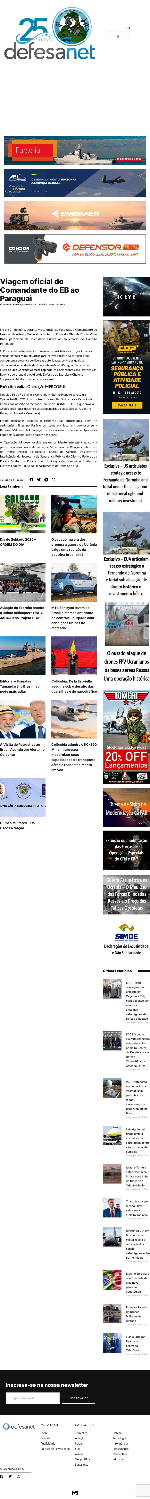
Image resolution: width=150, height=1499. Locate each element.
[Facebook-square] (2, 1476)
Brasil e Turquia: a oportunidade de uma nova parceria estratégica (137, 1282)
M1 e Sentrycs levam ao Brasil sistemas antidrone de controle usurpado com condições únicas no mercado (72, 618)
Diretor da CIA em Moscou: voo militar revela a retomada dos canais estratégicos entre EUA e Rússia (138, 1244)
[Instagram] (18, 1476)
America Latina (46, 304)
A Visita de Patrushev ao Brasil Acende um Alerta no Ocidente (22, 750)
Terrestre (60, 304)
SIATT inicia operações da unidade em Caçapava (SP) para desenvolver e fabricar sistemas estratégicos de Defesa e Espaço (137, 1000)
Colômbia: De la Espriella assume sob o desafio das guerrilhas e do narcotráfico (74, 686)
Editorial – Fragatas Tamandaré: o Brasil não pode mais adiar (19, 686)
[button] (129, 28)
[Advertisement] (75, 91)
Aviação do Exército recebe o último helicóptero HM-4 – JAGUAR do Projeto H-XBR (22, 613)
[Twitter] (10, 1476)
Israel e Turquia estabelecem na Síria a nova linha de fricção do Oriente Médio (137, 1176)
